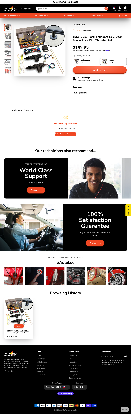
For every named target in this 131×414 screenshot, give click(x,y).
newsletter (114, 360)
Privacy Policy (74, 375)
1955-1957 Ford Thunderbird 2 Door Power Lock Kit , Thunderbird (18, 318)
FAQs (71, 359)
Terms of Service (75, 378)
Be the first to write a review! (65, 134)
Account (119, 8)
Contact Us (35, 190)
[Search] (106, 8)
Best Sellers (41, 16)
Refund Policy (73, 372)
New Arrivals (96, 16)
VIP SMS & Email (75, 365)
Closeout (69, 16)
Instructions (73, 362)
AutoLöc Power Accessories (68, 410)
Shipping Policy (74, 368)
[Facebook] (119, 16)
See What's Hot (12, 16)
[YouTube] (126, 16)
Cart (125, 8)
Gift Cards (40, 365)
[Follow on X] (123, 16)
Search (39, 356)
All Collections (42, 362)
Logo (10, 8)
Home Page (41, 359)
